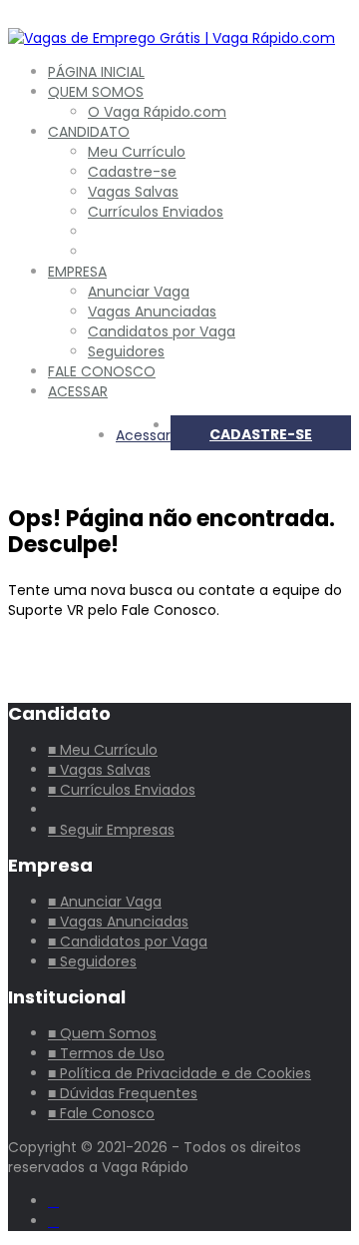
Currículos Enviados (155, 212)
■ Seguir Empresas (111, 830)
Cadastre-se (132, 172)
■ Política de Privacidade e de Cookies (179, 1073)
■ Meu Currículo (103, 750)
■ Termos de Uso (106, 1053)
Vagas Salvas (133, 192)
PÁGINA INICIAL (96, 72)
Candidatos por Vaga (161, 331)
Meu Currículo (136, 152)
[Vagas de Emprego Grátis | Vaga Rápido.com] (171, 38)
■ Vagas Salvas (99, 770)
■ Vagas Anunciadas (118, 922)
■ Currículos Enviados (121, 790)
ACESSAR (78, 391)
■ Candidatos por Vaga (127, 941)
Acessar (143, 435)
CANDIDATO (89, 132)
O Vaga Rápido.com (157, 112)
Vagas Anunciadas (152, 311)
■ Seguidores (92, 961)
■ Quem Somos (102, 1033)
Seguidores (126, 351)
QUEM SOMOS (96, 92)
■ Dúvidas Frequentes (122, 1093)
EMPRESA (77, 272)
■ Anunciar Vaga (105, 902)
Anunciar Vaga (138, 292)
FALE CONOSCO (102, 371)
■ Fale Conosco (101, 1113)
